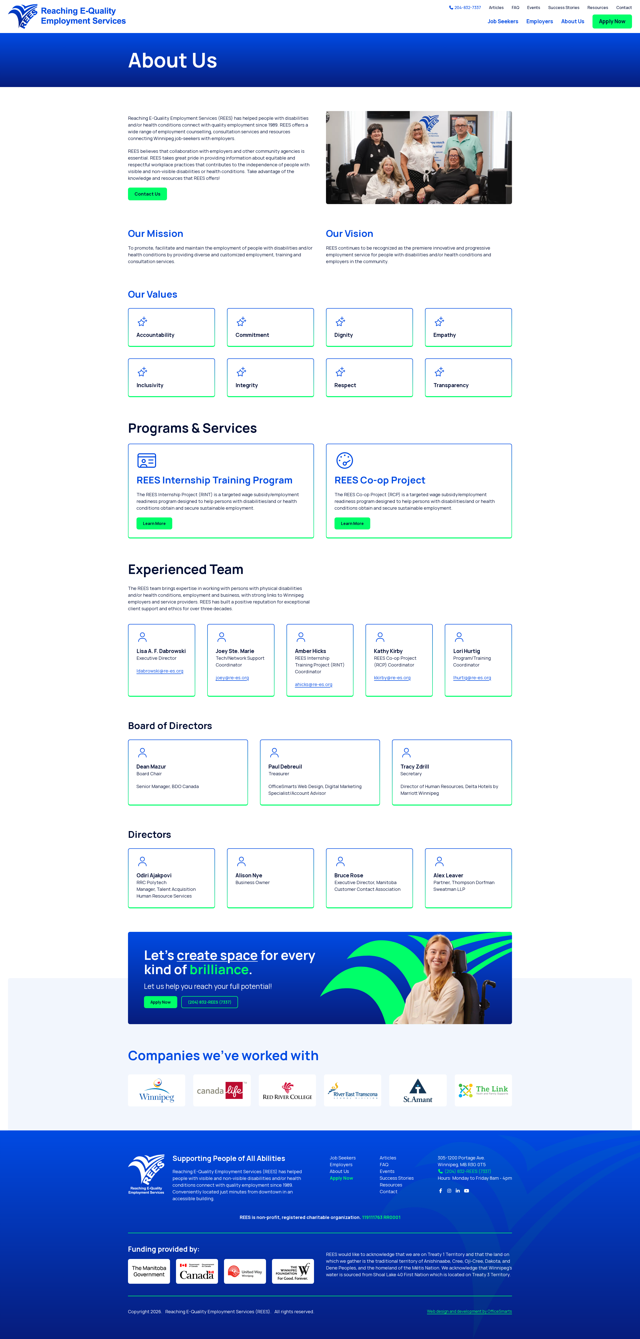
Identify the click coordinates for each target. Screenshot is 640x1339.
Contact (624, 7)
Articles (496, 7)
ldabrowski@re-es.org (159, 671)
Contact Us (147, 194)
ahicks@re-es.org (313, 684)
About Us (572, 21)
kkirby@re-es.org (392, 678)
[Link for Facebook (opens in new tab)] (441, 1191)
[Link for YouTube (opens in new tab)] (467, 1191)
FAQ (515, 7)
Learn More (154, 523)
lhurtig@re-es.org (472, 678)
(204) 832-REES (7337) (210, 1002)
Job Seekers (503, 21)
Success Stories (564, 7)
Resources (598, 7)
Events (533, 7)
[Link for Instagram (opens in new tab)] (449, 1191)
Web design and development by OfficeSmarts (469, 1311)
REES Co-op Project (380, 479)
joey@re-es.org (232, 678)
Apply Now (612, 21)
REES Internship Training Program (214, 479)
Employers (539, 21)
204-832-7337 (467, 7)
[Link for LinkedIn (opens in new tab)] (458, 1191)
